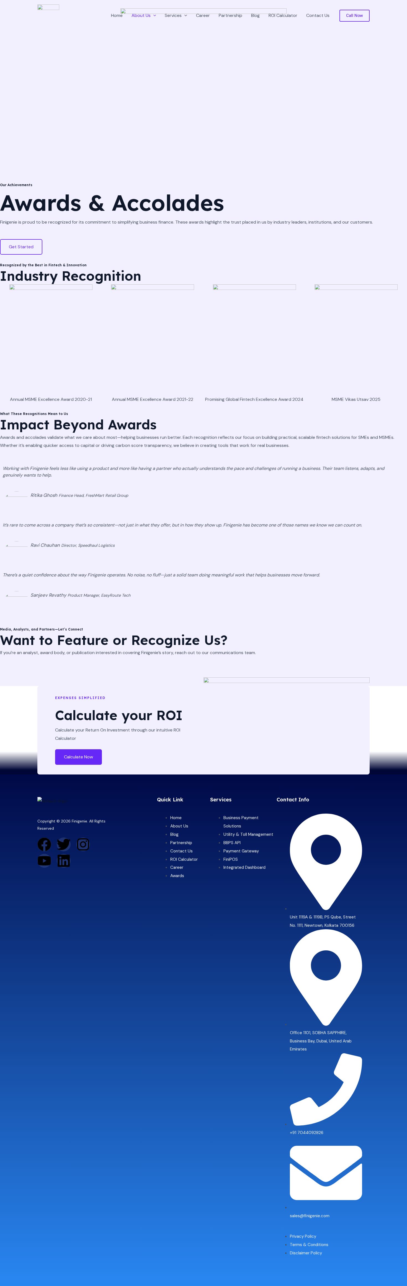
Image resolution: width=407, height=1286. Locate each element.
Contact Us (317, 15)
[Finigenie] (48, 15)
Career (203, 15)
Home (117, 15)
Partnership (230, 15)
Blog (255, 15)
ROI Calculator (283, 15)
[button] (153, 15)
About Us (141, 15)
